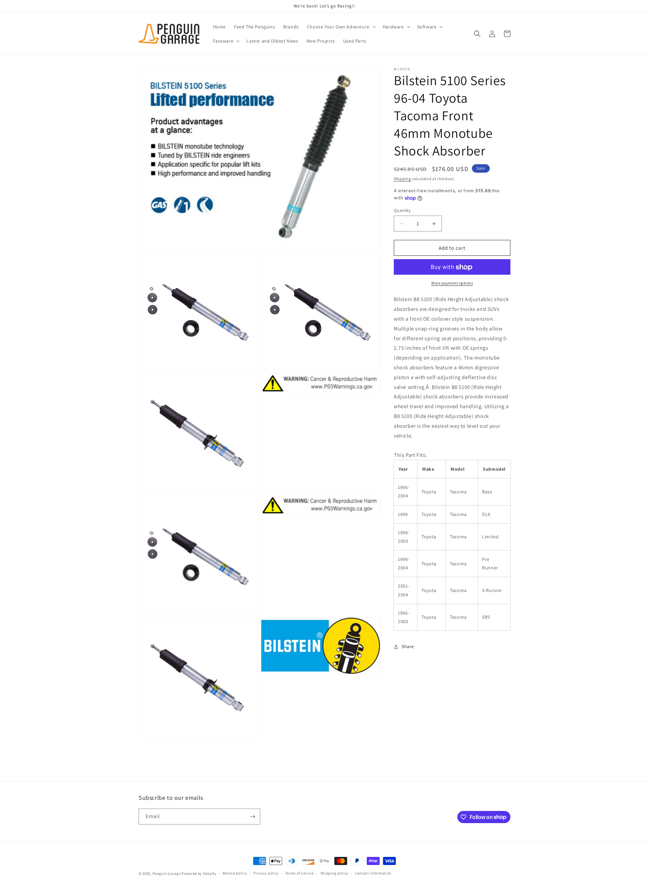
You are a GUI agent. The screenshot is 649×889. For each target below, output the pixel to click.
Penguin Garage (166, 873)
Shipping (402, 178)
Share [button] (408, 646)
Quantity (402, 210)
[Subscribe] (252, 816)
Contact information (373, 873)
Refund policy (235, 873)
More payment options (452, 283)
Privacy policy (266, 873)
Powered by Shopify (199, 873)
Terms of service (299, 873)
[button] (341, 27)
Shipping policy (334, 873)
